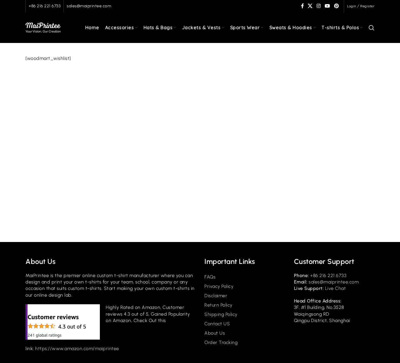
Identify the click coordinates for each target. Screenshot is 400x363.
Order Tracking (220, 342)
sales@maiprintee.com (89, 6)
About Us (214, 333)
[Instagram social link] (319, 6)
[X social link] (310, 6)
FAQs (210, 277)
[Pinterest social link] (336, 6)
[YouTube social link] (327, 6)
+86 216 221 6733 (45, 6)
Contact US (217, 323)
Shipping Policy (220, 314)
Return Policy (218, 305)
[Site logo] (43, 27)
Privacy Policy (218, 286)
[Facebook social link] (302, 6)
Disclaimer (215, 295)
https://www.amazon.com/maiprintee (77, 348)
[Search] (372, 28)
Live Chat (335, 288)
